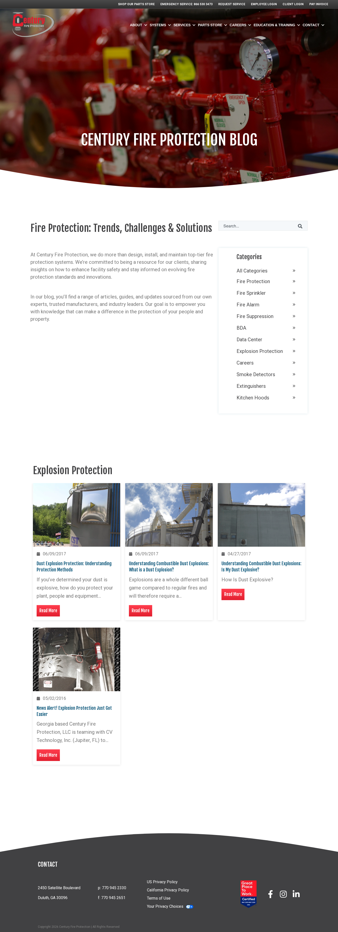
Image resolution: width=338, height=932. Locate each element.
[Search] (300, 225)
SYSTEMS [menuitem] (158, 25)
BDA (241, 328)
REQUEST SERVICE (231, 4)
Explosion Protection (260, 351)
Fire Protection (253, 281)
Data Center (249, 340)
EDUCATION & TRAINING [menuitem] (274, 25)
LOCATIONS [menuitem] (282, 47)
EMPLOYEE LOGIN (264, 4)
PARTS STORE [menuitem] (210, 25)
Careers (245, 363)
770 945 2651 (112, 897)
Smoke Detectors (256, 374)
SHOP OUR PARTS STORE (136, 4)
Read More (48, 610)
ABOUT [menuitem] (136, 25)
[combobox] (263, 226)
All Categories (252, 271)
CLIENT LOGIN (293, 4)
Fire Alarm (248, 305)
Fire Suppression (255, 316)
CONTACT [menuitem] (311, 25)
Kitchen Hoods (253, 398)
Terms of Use (158, 898)
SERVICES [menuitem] (182, 25)
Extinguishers (251, 386)
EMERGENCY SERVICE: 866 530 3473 (186, 4)
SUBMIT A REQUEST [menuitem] (289, 57)
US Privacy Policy (162, 882)
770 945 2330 (113, 887)
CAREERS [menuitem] (238, 25)
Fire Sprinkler (251, 293)
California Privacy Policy (168, 890)
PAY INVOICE (318, 4)
